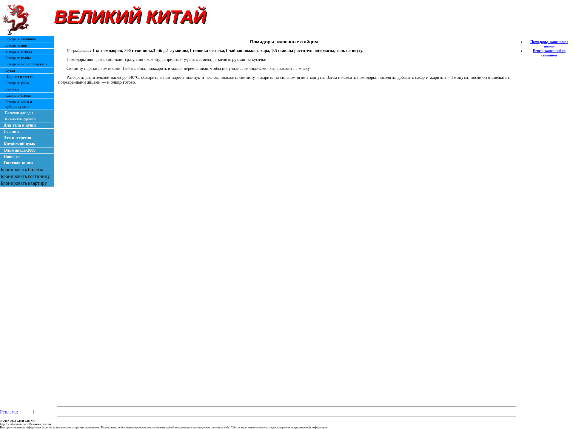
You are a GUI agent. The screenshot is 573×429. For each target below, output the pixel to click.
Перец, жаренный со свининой (549, 53)
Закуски (12, 89)
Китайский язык (20, 144)
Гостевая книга (18, 163)
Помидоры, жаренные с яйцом (549, 44)
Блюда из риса (17, 83)
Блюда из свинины (20, 39)
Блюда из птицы (18, 51)
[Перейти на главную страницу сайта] (17, 34)
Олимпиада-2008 (20, 150)
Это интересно (17, 138)
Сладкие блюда (18, 95)
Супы (10, 70)
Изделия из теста (19, 76)
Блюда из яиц (16, 45)
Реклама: (9, 411)
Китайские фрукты (20, 119)
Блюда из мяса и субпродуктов (18, 104)
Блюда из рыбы (18, 58)
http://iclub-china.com (13, 424)
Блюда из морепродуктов (26, 64)
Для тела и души (20, 125)
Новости (12, 156)
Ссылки (11, 131)
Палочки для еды (19, 112)
